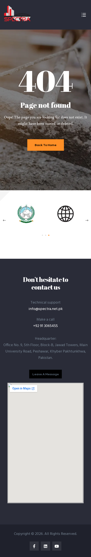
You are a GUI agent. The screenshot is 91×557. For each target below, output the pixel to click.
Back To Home (46, 145)
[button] (45, 374)
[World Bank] (65, 223)
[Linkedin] (45, 546)
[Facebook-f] (34, 546)
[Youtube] (56, 546)
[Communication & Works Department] (26, 223)
